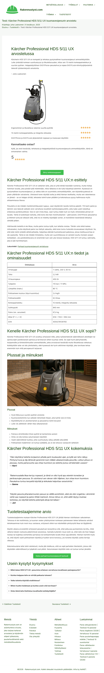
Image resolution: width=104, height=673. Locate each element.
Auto (56, 634)
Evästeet (32, 628)
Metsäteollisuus (54, 5)
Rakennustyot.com (31, 9)
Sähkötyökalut (60, 648)
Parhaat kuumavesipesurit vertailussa (33, 246)
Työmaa (50, 15)
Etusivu (32, 625)
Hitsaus (58, 636)
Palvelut (32, 631)
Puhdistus (59, 645)
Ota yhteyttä (34, 636)
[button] (64, 5)
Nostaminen (59, 642)
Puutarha (88, 5)
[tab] (52, 570)
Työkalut (73, 5)
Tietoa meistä (35, 634)
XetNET (83, 669)
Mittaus (58, 639)
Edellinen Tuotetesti (11, 604)
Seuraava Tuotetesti (61, 604)
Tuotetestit (65, 15)
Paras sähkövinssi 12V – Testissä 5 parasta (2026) (89, 657)
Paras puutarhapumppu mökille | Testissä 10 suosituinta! (89, 639)
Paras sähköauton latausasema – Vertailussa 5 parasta (88, 648)
